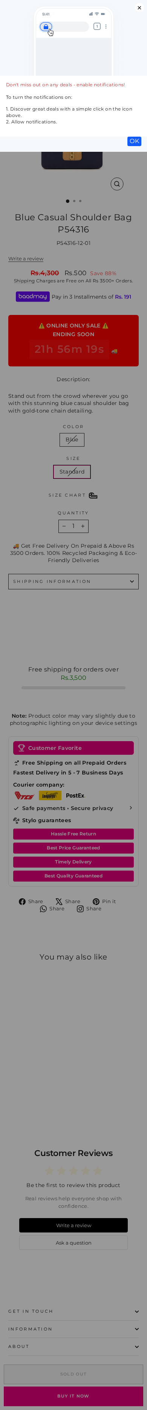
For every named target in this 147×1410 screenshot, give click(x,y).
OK (134, 141)
